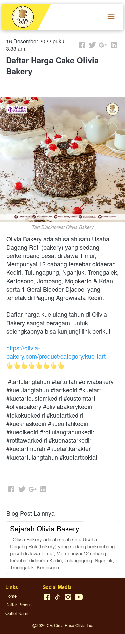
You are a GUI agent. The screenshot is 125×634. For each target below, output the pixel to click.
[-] (47, 597)
